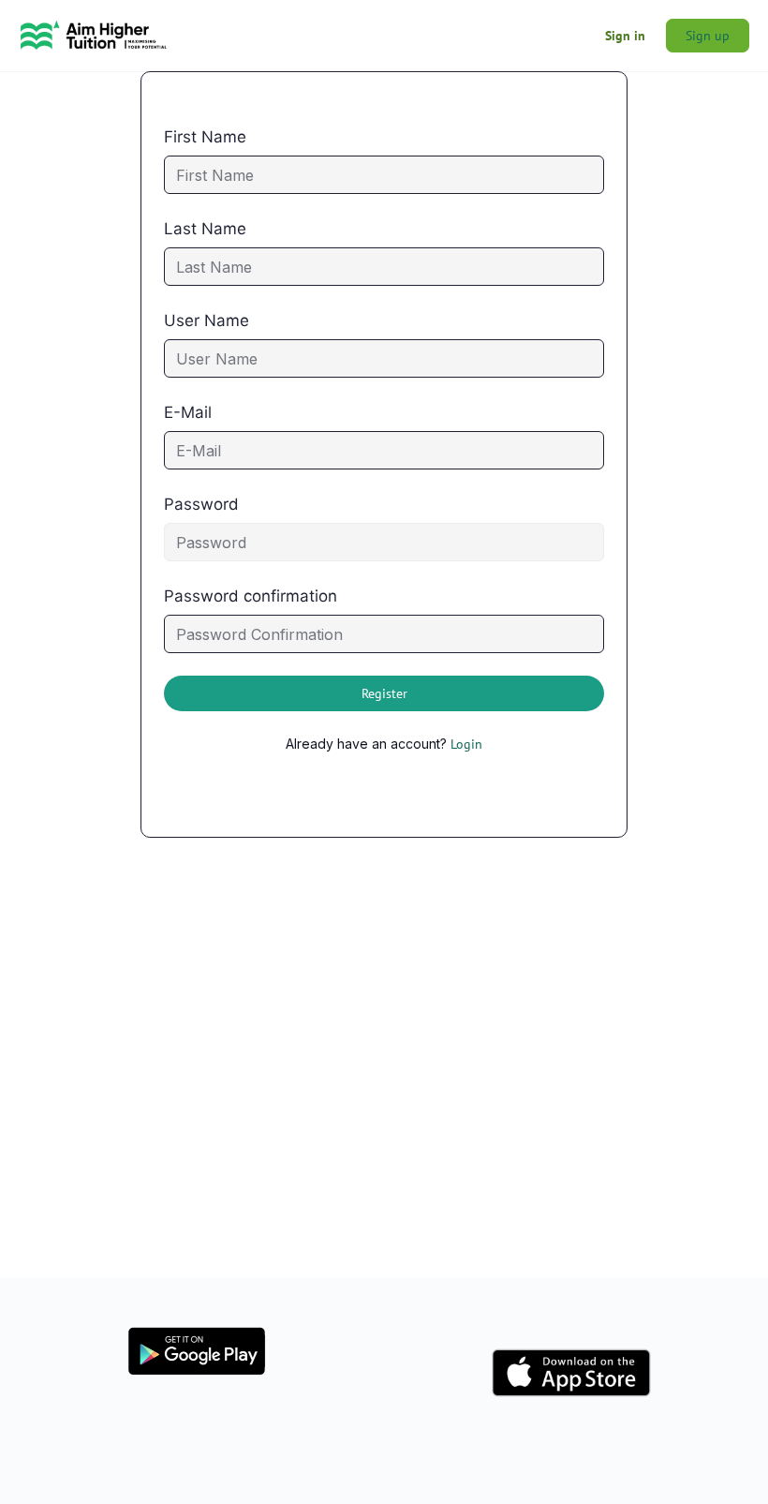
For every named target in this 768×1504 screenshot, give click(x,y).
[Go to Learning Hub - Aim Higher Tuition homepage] (94, 33)
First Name (205, 136)
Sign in (625, 35)
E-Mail (188, 412)
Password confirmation (250, 596)
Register (384, 693)
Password (201, 504)
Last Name (205, 228)
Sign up (708, 35)
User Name (206, 320)
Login (466, 744)
